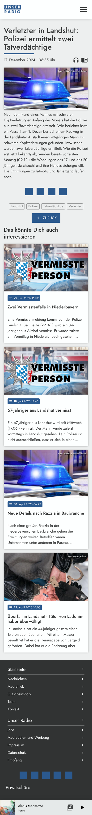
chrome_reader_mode (84, 60)
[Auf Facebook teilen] (29, 191)
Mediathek (16, 686)
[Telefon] (57, 775)
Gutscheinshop (19, 694)
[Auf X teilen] (40, 191)
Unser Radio (20, 720)
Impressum (16, 745)
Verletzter (75, 206)
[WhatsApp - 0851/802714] (68, 775)
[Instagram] (46, 775)
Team (11, 701)
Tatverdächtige (53, 206)
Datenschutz (17, 752)
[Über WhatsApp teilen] (51, 191)
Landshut (17, 206)
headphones (76, 60)
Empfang (15, 760)
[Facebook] (34, 775)
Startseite (16, 669)
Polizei (33, 206)
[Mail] (23, 775)
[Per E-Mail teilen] (63, 191)
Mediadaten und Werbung (28, 737)
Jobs (11, 730)
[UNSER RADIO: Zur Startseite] (40, 9)
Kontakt (13, 709)
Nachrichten (17, 679)
